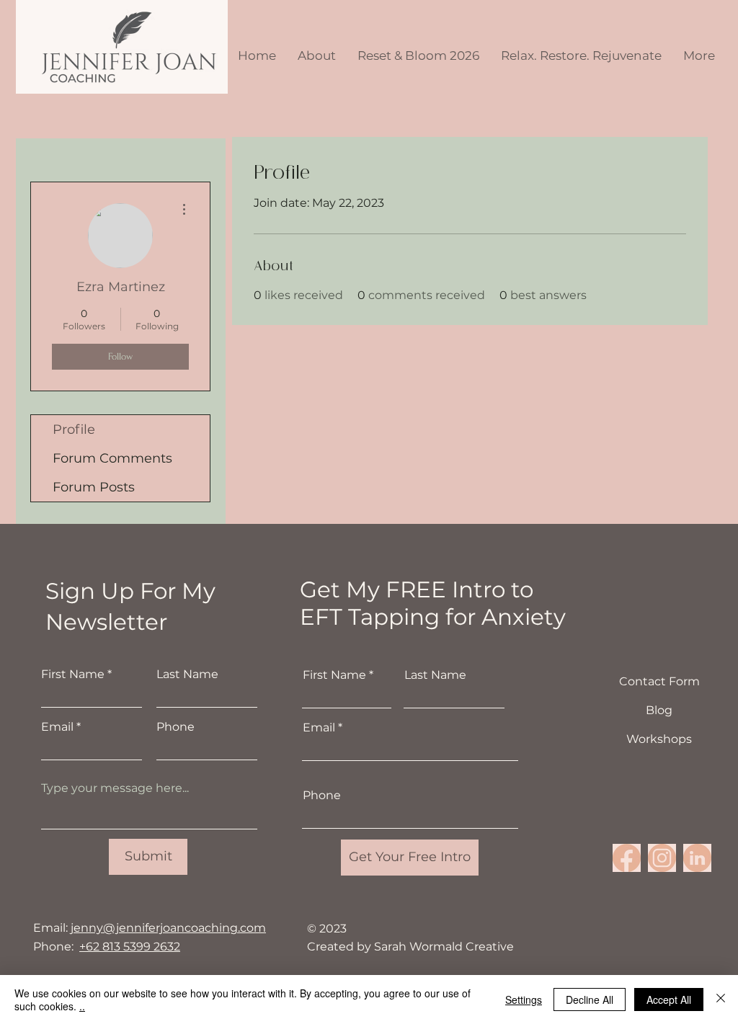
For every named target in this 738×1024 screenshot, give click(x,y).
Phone (175, 727)
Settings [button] (523, 999)
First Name (73, 674)
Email (57, 727)
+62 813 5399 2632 (129, 946)
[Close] (720, 999)
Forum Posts (94, 487)
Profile (74, 429)
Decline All (589, 999)
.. (82, 1006)
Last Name (187, 674)
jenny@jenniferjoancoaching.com (168, 928)
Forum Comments (112, 458)
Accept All (668, 999)
